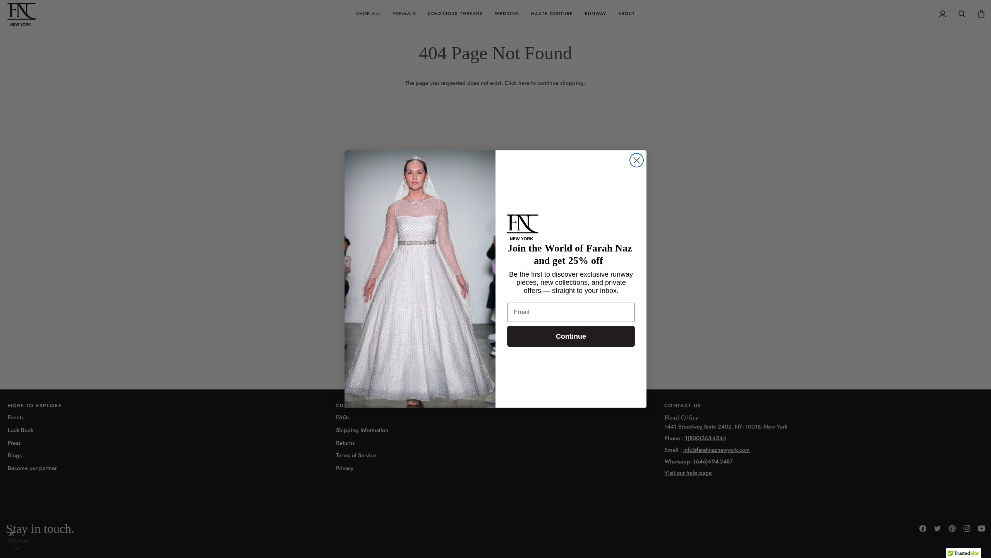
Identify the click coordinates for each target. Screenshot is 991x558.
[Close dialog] (636, 160)
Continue (571, 336)
